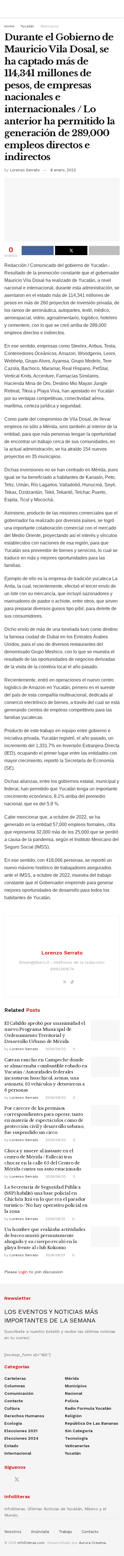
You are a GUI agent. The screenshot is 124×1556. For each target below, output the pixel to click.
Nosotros (12, 1532)
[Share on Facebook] (38, 250)
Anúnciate (40, 1532)
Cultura (12, 1408)
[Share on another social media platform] (104, 250)
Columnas (14, 1386)
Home (9, 26)
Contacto (13, 1400)
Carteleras (15, 1378)
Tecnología (76, 1438)
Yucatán (27, 26)
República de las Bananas (91, 1423)
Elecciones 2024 (21, 1438)
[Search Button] (117, 8)
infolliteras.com (31, 1543)
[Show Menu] (6, 8)
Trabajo (65, 1532)
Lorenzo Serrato (25, 170)
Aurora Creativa (92, 1543)
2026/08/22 (55, 1049)
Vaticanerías (77, 1445)
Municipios (50, 26)
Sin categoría (79, 1430)
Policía (71, 1400)
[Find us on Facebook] (6, 1480)
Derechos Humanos (24, 1415)
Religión (73, 1415)
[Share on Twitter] (71, 250)
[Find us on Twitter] (16, 1479)
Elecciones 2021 (20, 1430)
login (23, 1272)
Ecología (13, 1423)
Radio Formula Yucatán (88, 1408)
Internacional (17, 1453)
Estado (11, 1445)
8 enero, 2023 (63, 170)
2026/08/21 (54, 1219)
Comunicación (18, 1393)
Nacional (73, 1393)
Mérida (72, 1378)
